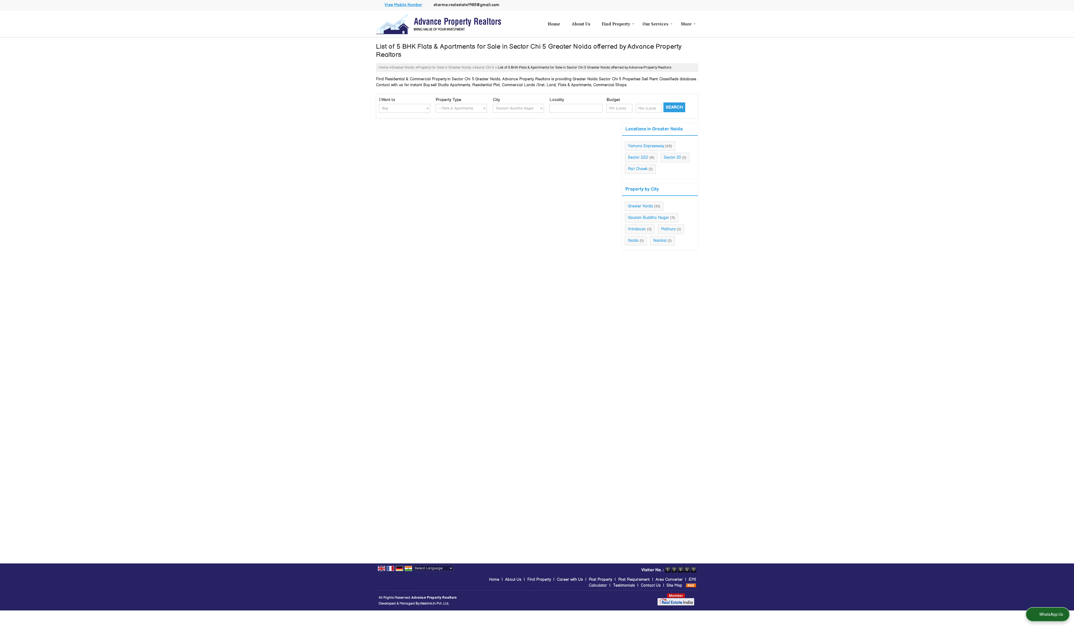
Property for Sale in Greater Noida (444, 67)
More (686, 24)
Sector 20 (672, 157)
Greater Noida (402, 67)
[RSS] (691, 585)
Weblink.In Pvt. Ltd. (434, 603)
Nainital (659, 240)
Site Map (674, 585)
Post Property (600, 579)
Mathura (668, 229)
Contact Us (651, 585)
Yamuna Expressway (646, 146)
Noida (633, 240)
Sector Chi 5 (484, 67)
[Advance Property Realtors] (438, 24)
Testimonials (624, 585)
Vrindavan (637, 229)
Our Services (655, 24)
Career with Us (570, 579)
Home (554, 24)
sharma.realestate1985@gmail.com (466, 5)
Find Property (616, 24)
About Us (581, 24)
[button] (403, 5)
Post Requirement (634, 579)
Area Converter (669, 579)
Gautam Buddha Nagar (648, 217)
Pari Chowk (637, 169)
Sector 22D (638, 157)
